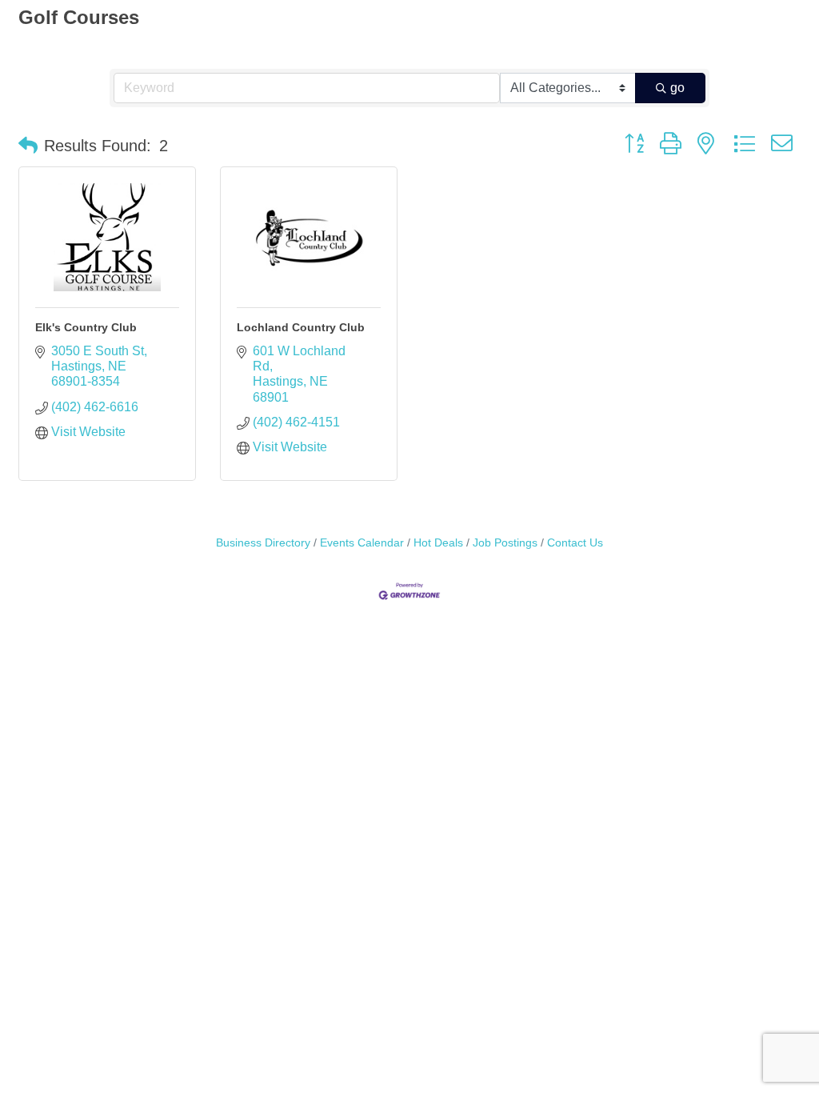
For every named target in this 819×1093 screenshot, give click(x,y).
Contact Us (575, 543)
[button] (28, 145)
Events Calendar (362, 543)
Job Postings (505, 543)
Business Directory (263, 543)
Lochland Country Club (301, 327)
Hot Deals (438, 543)
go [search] (677, 87)
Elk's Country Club (86, 327)
